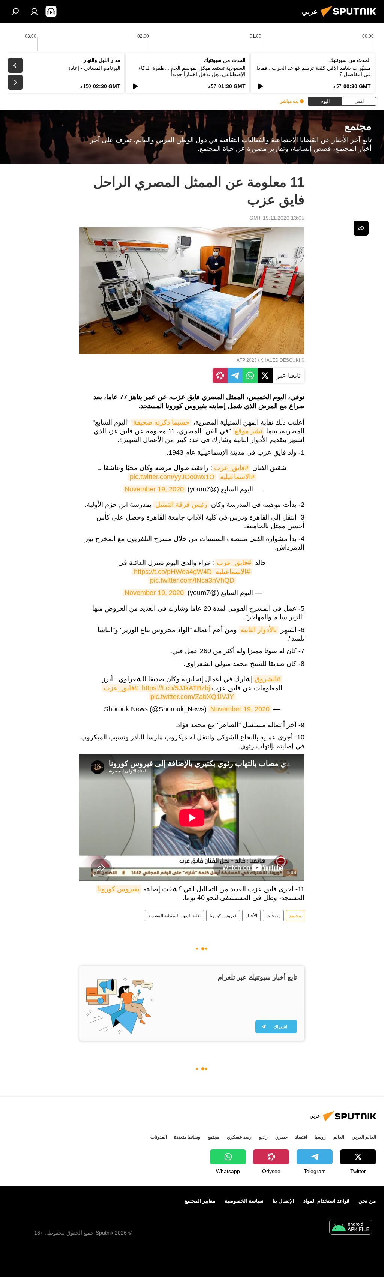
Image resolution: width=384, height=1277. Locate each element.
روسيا (320, 1137)
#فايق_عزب (231, 468)
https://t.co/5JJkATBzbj (176, 688)
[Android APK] (350, 1228)
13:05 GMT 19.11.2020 (276, 218)
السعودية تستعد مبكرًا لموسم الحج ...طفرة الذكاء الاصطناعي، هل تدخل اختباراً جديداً (192, 71)
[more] (361, 228)
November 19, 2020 (154, 489)
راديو (263, 1137)
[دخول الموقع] (34, 11)
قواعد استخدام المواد (326, 1201)
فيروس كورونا (223, 915)
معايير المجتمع (200, 1201)
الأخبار (251, 915)
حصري (281, 1137)
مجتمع (295, 915)
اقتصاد (301, 1137)
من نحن (367, 1201)
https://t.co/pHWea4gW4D (173, 571)
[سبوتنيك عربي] (351, 18)
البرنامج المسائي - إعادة (94, 68)
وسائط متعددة (187, 1137)
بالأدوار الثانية (259, 630)
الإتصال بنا (283, 1201)
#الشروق (267, 679)
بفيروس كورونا (119, 889)
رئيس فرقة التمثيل (181, 504)
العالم (338, 1137)
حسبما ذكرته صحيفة (161, 422)
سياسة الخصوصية (244, 1201)
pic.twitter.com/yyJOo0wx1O (172, 477)
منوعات (273, 915)
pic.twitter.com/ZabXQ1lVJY (192, 696)
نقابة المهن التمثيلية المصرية (174, 915)
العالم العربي (364, 1137)
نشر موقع (248, 431)
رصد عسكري (239, 1137)
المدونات (158, 1137)
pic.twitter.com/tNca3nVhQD (192, 580)
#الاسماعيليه (237, 477)
